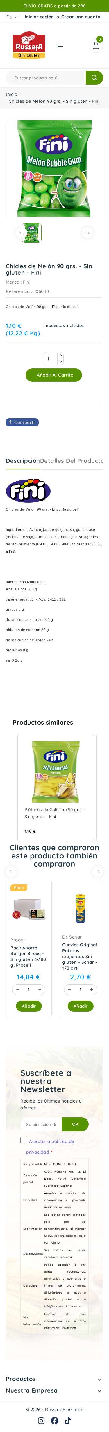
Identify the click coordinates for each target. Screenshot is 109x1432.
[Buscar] (94, 78)
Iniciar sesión (39, 16)
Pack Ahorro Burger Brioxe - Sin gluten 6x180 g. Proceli (28, 956)
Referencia (18, 291)
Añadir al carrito (55, 375)
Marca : (14, 282)
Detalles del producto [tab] (72, 460)
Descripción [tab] (23, 460)
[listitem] (55, 788)
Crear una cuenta (80, 16)
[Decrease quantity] (17, 989)
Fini (26, 282)
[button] (11, 788)
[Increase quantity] (40, 989)
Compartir (25, 422)
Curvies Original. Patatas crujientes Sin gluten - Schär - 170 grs (80, 956)
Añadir (29, 1006)
